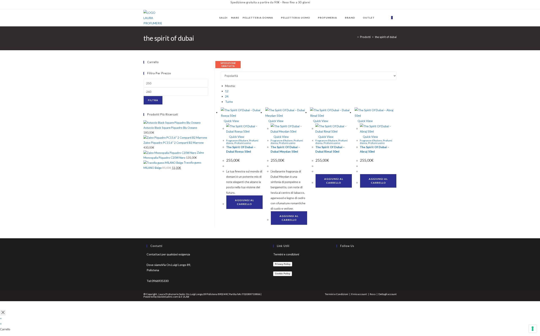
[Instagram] (337, 266)
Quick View (231, 121)
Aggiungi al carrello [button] (244, 202)
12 (226, 91)
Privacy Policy (282, 264)
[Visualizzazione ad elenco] (224, 68)
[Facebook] (337, 256)
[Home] (355, 37)
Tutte (229, 101)
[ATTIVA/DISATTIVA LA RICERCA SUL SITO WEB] (397, 17)
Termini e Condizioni (336, 294)
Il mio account (359, 294)
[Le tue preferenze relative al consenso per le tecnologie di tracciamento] (533, 329)
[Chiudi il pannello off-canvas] (3, 313)
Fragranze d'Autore (237, 140)
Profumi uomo (242, 143)
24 (226, 96)
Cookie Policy (282, 273)
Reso (372, 294)
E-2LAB (185, 296)
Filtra (153, 100)
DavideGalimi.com (167, 296)
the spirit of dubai (386, 37)
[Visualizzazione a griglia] (222, 68)
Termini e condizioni (286, 254)
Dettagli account (387, 294)
